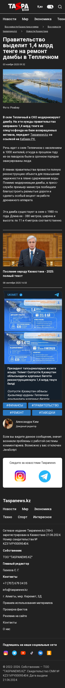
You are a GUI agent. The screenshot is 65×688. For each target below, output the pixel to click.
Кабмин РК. (28, 139)
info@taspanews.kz (15, 590)
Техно (7, 517)
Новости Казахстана (37, 31)
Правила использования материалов (28, 603)
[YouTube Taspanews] (23, 653)
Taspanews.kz (39, 134)
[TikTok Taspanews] (32, 653)
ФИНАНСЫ (15, 405)
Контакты (10, 622)
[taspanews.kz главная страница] (18, 6)
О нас (6, 629)
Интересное (42, 517)
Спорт (22, 517)
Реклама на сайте (15, 616)
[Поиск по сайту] (60, 7)
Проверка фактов (15, 609)
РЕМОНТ (17, 412)
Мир (25, 19)
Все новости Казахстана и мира (21, 26)
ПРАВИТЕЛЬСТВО (46, 405)
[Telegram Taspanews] (45, 476)
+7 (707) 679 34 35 (15, 583)
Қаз (40, 6)
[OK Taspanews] (49, 653)
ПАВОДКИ (47, 412)
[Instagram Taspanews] (20, 476)
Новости (9, 19)
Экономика (42, 19)
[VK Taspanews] (40, 653)
